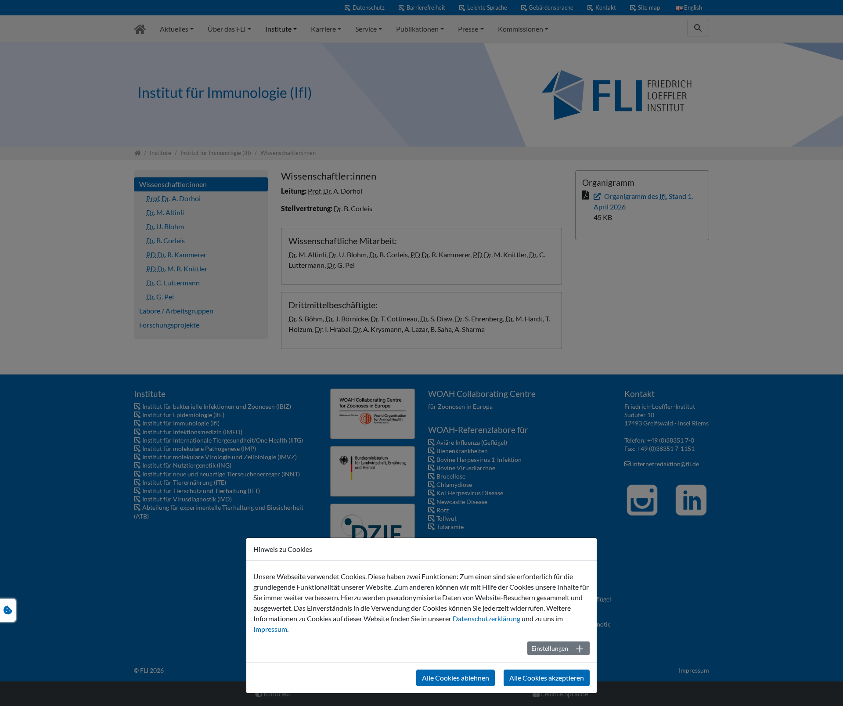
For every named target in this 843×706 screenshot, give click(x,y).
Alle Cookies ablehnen (455, 678)
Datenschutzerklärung (486, 618)
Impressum (270, 629)
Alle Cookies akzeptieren (546, 678)
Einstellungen (549, 648)
